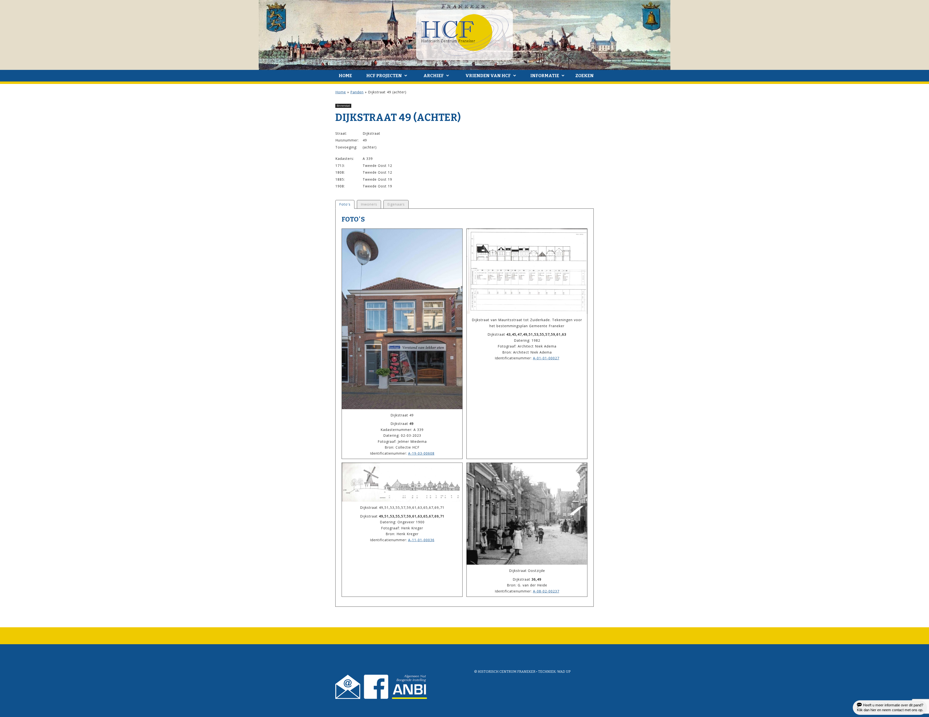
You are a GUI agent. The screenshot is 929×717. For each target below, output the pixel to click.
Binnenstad (343, 105)
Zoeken (584, 75)
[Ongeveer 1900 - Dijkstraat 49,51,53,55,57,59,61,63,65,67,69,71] (402, 482)
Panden (357, 92)
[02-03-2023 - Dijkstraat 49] (402, 319)
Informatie (544, 75)
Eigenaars (396, 204)
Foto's (345, 204)
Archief (433, 75)
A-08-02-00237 (546, 591)
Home (345, 75)
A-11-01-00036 (421, 540)
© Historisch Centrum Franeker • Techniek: (515, 672)
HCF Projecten (384, 75)
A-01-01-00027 (546, 358)
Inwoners (369, 204)
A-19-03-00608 (421, 453)
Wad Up (564, 672)
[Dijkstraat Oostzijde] (527, 514)
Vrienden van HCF (488, 75)
